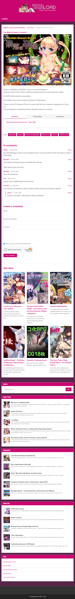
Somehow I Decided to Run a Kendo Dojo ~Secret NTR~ (29, 482)
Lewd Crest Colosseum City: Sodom (13, 307)
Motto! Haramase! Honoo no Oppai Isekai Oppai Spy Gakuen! (31, 429)
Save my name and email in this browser (18, 243)
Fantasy (20, 134)
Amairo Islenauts (16, 411)
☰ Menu (4, 19)
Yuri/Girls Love (64, 134)
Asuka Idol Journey (17, 509)
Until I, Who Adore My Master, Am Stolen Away (26, 473)
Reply (69, 150)
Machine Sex (46, 134)
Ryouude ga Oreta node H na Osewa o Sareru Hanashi (29, 437)
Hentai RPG (7, 565)
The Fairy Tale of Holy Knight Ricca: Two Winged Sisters (60, 362)
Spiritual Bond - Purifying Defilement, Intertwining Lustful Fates (14, 362)
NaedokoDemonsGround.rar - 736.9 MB (21, 122)
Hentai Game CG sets (10, 569)
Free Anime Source (9, 577)
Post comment (10, 255)
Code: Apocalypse (17, 535)
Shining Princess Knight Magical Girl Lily (24, 526)
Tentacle (54, 134)
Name (5, 211)
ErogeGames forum (10, 562)
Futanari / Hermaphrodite (32, 134)
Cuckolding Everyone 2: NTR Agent (23, 544)
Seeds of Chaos (16, 517)
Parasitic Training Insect (37, 360)
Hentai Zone (7, 573)
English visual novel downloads (14, 27)
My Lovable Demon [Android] (21, 464)
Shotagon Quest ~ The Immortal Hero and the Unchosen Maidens (32, 491)
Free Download (37, 116)
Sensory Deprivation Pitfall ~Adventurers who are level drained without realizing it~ (37, 310)
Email (10, 219)
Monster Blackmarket (58, 306)
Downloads (30, 27)
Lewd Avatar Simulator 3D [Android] (23, 455)
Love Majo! (14, 420)
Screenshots (60, 116)
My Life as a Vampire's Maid (20, 402)
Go (69, 389)
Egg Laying (12, 134)
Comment (7, 227)
